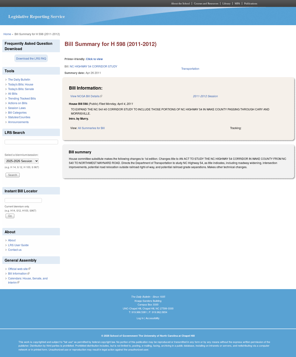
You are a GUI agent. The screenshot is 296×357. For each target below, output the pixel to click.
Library (226, 3)
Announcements (18, 122)
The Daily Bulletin (19, 79)
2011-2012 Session (205, 96)
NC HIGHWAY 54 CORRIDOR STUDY (93, 66)
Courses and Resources (206, 3)
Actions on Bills (17, 103)
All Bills (12, 93)
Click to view (94, 59)
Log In (140, 318)
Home (7, 34)
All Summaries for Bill (91, 128)
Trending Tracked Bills (22, 98)
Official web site (19, 269)
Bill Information (19, 273)
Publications (250, 3)
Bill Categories (17, 112)
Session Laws (17, 108)
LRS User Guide (18, 245)
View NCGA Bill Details (86, 96)
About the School (180, 3)
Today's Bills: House (20, 84)
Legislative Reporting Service (36, 16)
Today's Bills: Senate (21, 89)
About (11, 240)
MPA (237, 3)
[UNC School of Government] (87, 3)
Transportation (190, 68)
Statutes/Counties (19, 117)
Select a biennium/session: (21, 155)
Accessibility (153, 318)
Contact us (15, 249)
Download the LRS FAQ (31, 58)
